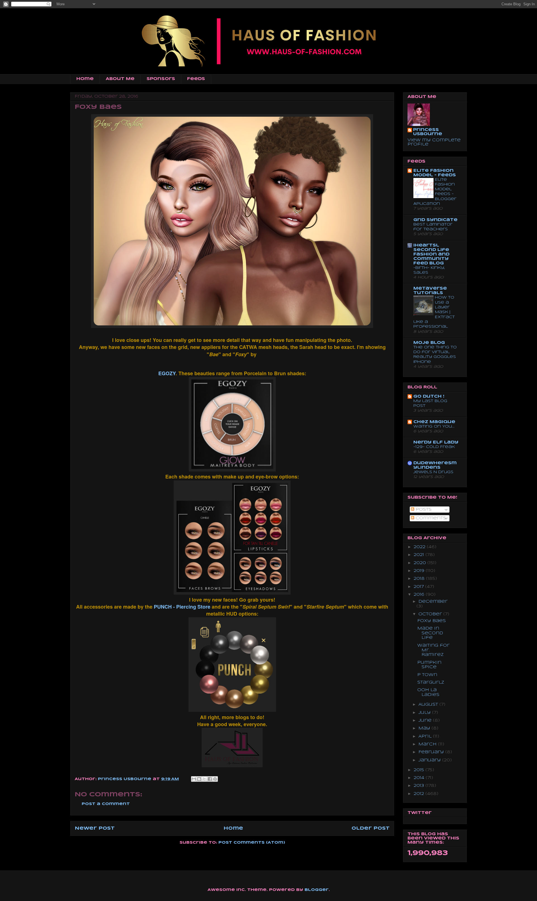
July (425, 713)
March (428, 744)
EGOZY (167, 373)
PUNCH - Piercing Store (182, 606)
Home (85, 79)
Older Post (371, 828)
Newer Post (95, 828)
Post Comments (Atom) (251, 842)
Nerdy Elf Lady (435, 442)
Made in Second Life (430, 633)
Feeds (196, 79)
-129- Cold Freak (434, 447)
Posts (423, 509)
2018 (420, 579)
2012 (419, 794)
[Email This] (194, 779)
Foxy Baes (431, 621)
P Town (427, 675)
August (428, 705)
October (430, 614)
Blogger (317, 890)
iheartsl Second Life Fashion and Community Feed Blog (431, 254)
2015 (419, 770)
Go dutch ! (428, 396)
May (425, 728)
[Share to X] (204, 779)
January (430, 760)
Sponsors (161, 79)
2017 (419, 587)
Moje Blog (429, 343)
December (432, 602)
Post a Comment (106, 804)
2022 (420, 547)
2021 (419, 555)
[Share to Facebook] (210, 779)
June (425, 720)
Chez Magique (434, 422)
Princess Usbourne (125, 779)
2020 (420, 563)
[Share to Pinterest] (215, 779)
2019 (420, 571)
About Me (120, 79)
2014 (420, 778)
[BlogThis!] (199, 779)
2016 (420, 595)
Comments (430, 518)
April (425, 736)
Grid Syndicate (435, 220)
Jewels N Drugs (433, 472)
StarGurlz (430, 682)
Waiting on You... (433, 426)
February (431, 752)
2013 (419, 786)
